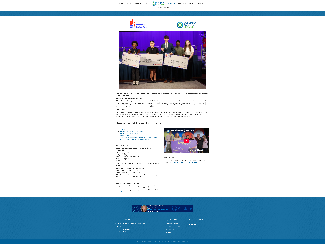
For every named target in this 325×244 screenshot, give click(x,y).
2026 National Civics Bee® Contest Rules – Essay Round (138, 137)
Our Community (162, 8)
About (128, 3)
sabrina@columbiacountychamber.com (129, 192)
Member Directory (172, 224)
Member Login (171, 229)
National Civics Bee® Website (129, 133)
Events (146, 3)
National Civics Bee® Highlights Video (132, 131)
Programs (171, 3)
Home (121, 3)
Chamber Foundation (197, 3)
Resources (182, 3)
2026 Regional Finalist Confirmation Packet (134, 139)
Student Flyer (124, 135)
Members (137, 3)
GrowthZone (184, 241)
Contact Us (169, 232)
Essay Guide (124, 129)
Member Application (173, 226)
